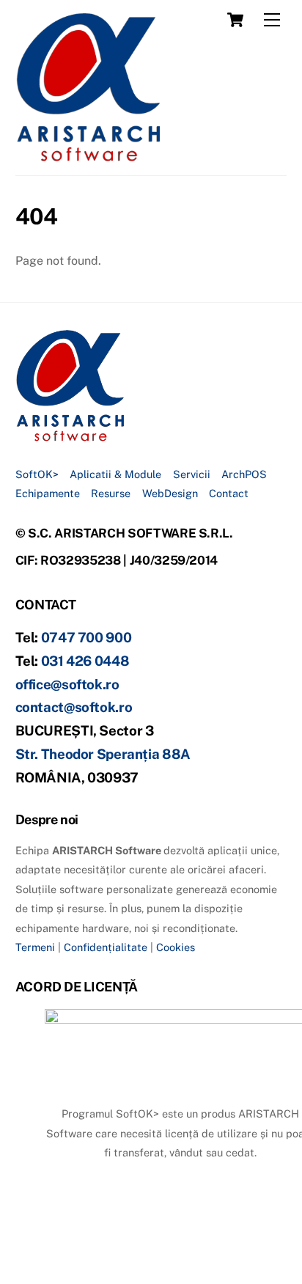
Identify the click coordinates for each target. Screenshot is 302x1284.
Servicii (191, 474)
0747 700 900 (86, 637)
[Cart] (235, 19)
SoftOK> (37, 474)
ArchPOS (244, 474)
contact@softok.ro (74, 707)
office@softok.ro (67, 684)
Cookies (175, 947)
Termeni (35, 947)
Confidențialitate (105, 947)
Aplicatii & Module (115, 474)
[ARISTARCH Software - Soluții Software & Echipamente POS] (88, 157)
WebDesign (170, 493)
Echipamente (47, 493)
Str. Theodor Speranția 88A (103, 754)
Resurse (110, 493)
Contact (228, 493)
